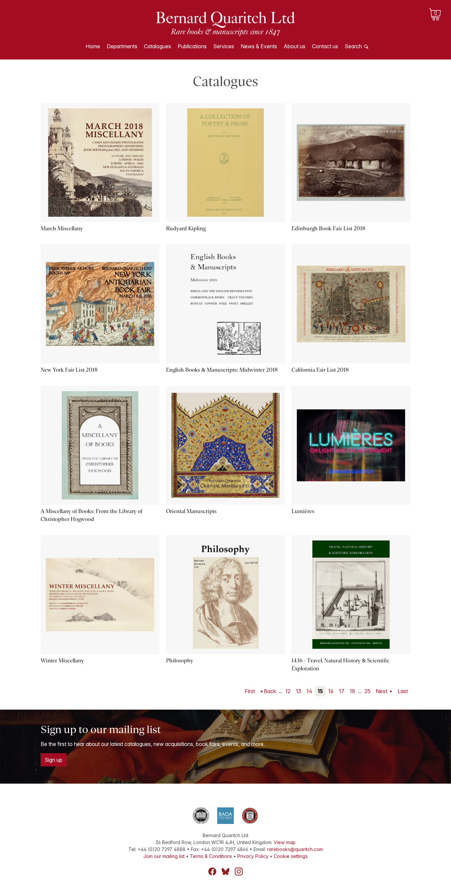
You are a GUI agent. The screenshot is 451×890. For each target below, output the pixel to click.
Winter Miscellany (62, 660)
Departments (122, 46)
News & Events (259, 46)
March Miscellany (62, 228)
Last (403, 691)
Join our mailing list (164, 856)
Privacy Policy (252, 856)
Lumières (303, 511)
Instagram (239, 871)
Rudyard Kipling (186, 228)
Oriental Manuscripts (191, 511)
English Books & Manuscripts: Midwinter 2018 (222, 370)
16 (330, 691)
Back (270, 691)
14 (309, 691)
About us (294, 46)
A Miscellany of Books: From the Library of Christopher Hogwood (91, 515)
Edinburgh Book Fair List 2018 (328, 228)
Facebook (212, 871)
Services (223, 46)
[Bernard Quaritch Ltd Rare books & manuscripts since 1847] (225, 23)
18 (352, 691)
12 (288, 691)
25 (367, 691)
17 (341, 691)
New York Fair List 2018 (69, 370)
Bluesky (225, 871)
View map (284, 842)
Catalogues (157, 46)
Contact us (325, 46)
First (250, 691)
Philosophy (179, 660)
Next (382, 691)
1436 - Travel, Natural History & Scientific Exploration (341, 664)
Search (353, 46)
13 (298, 691)
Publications (192, 46)
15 (320, 691)
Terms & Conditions (211, 856)
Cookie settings (291, 856)
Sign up (53, 760)
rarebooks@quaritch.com (295, 849)
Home (93, 46)
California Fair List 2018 (320, 370)
